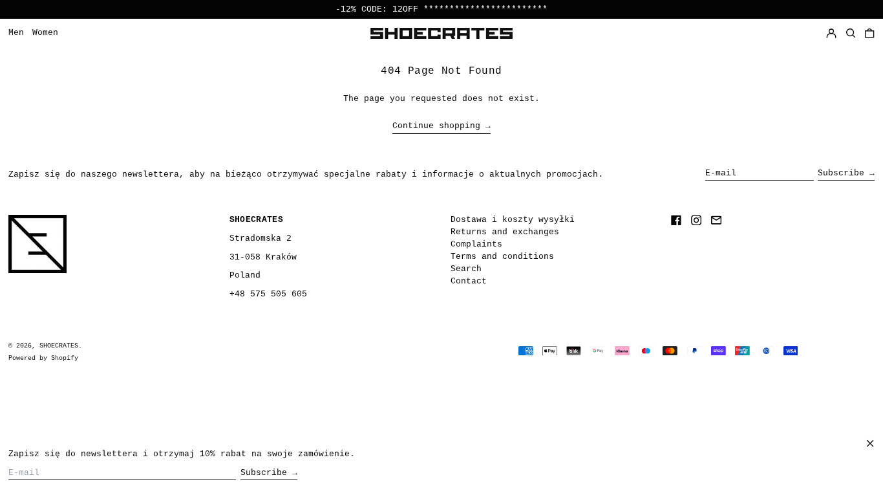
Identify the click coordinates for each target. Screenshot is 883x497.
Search (466, 269)
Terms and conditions (502, 256)
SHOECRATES (58, 345)
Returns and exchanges (505, 232)
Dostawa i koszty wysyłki (513, 220)
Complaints (476, 244)
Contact (469, 281)
